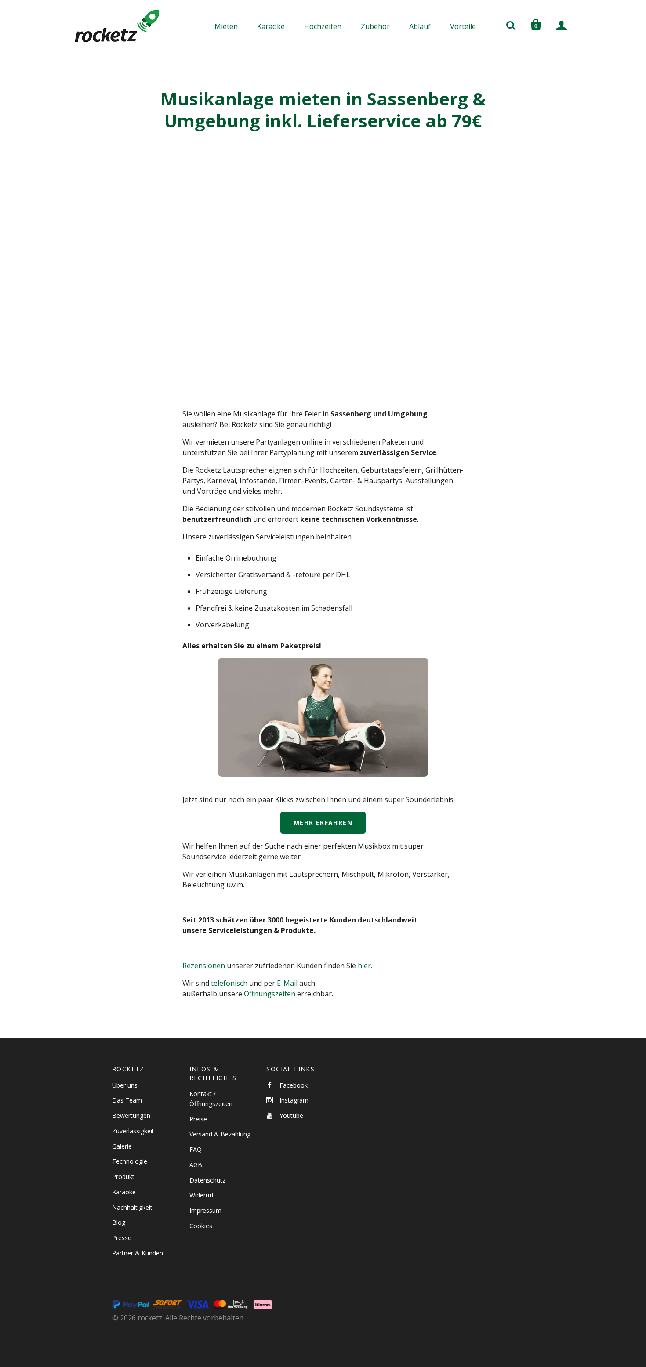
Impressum (205, 1210)
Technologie (129, 1161)
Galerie (122, 1146)
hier (364, 965)
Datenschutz (207, 1180)
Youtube (291, 1115)
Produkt (123, 1176)
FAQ (195, 1149)
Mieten (226, 26)
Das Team (127, 1100)
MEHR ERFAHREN (323, 822)
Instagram (293, 1100)
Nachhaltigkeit (132, 1207)
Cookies (200, 1226)
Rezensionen (203, 965)
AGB (195, 1165)
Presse (121, 1237)
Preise (198, 1119)
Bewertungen (131, 1115)
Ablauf (420, 26)
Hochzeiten (322, 26)
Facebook (293, 1085)
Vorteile (463, 26)
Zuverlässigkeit (133, 1131)
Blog (118, 1222)
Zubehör (375, 26)
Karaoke (271, 26)
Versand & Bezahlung (219, 1134)
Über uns (125, 1085)
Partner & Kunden (137, 1253)
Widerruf (201, 1195)
